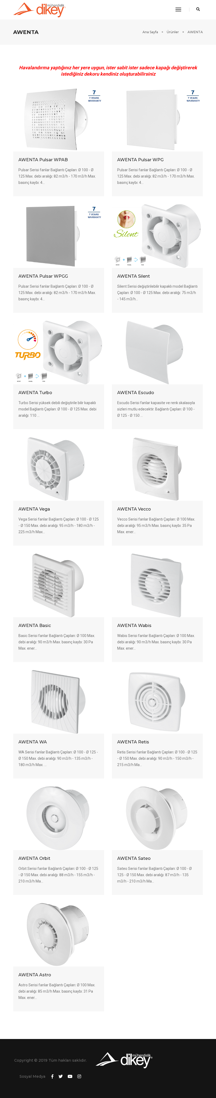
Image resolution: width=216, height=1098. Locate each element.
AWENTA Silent (133, 276)
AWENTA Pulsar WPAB (43, 159)
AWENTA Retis (133, 741)
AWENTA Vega (34, 509)
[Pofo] (39, 9)
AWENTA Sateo (134, 858)
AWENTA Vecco (134, 509)
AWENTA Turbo (35, 392)
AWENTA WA (32, 741)
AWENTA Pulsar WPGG (43, 276)
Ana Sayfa (150, 32)
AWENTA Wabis (134, 625)
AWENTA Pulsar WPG (140, 159)
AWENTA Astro (34, 974)
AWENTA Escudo (135, 392)
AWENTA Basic (34, 625)
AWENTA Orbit (34, 858)
